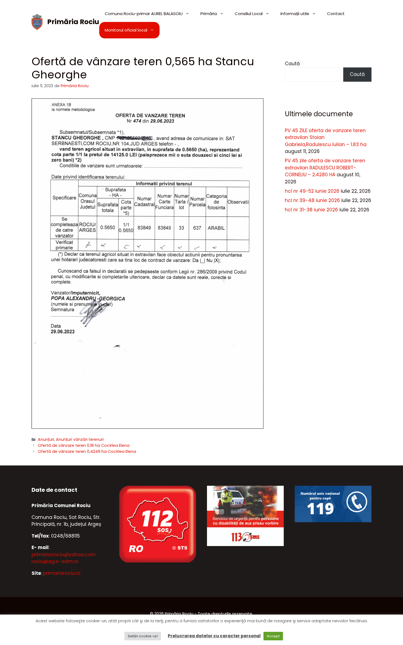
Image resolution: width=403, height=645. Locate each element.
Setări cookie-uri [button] (143, 636)
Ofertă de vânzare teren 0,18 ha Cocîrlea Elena (83, 445)
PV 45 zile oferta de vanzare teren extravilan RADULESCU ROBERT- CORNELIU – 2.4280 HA (325, 167)
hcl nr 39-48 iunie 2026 (312, 200)
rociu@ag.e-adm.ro (55, 561)
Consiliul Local (249, 13)
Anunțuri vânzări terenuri (80, 439)
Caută (292, 63)
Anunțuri (46, 439)
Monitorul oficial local (126, 30)
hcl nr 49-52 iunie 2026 (312, 191)
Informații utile (294, 13)
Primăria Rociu (73, 22)
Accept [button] (273, 636)
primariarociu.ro (61, 573)
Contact (336, 13)
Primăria (208, 13)
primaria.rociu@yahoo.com (64, 554)
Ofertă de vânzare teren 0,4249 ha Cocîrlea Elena (87, 451)
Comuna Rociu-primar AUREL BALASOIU (144, 13)
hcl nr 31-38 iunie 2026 (311, 209)
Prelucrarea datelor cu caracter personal (214, 636)
